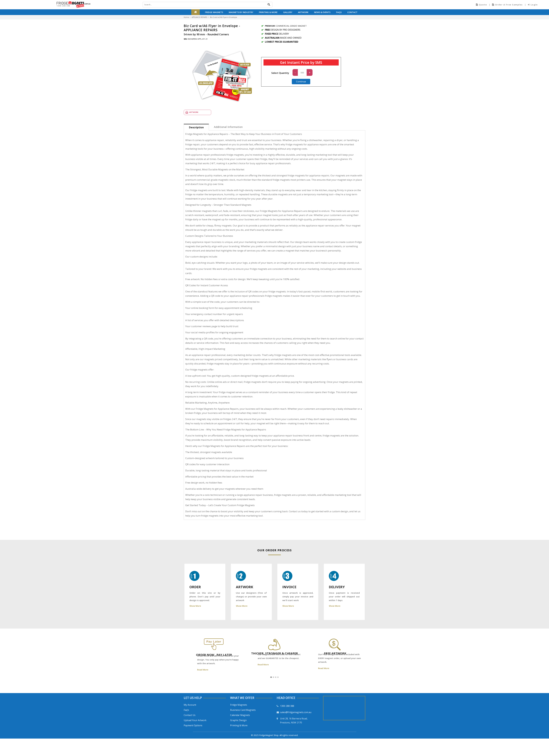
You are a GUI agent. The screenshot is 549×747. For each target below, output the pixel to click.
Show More (195, 605)
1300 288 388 (63, 6)
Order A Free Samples (509, 4)
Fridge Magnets (214, 12)
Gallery (287, 12)
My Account (190, 704)
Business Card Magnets (243, 710)
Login (534, 4)
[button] (271, 677)
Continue (301, 81)
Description (196, 127)
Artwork (303, 12)
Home (186, 17)
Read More (193, 669)
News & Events (322, 12)
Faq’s (186, 710)
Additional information (228, 127)
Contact (352, 12)
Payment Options (193, 725)
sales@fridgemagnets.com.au (295, 712)
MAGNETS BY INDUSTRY (241, 12)
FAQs (339, 12)
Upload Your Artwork (195, 720)
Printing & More (268, 12)
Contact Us (189, 715)
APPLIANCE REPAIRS (199, 17)
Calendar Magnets (240, 715)
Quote (483, 4)
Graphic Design (238, 720)
